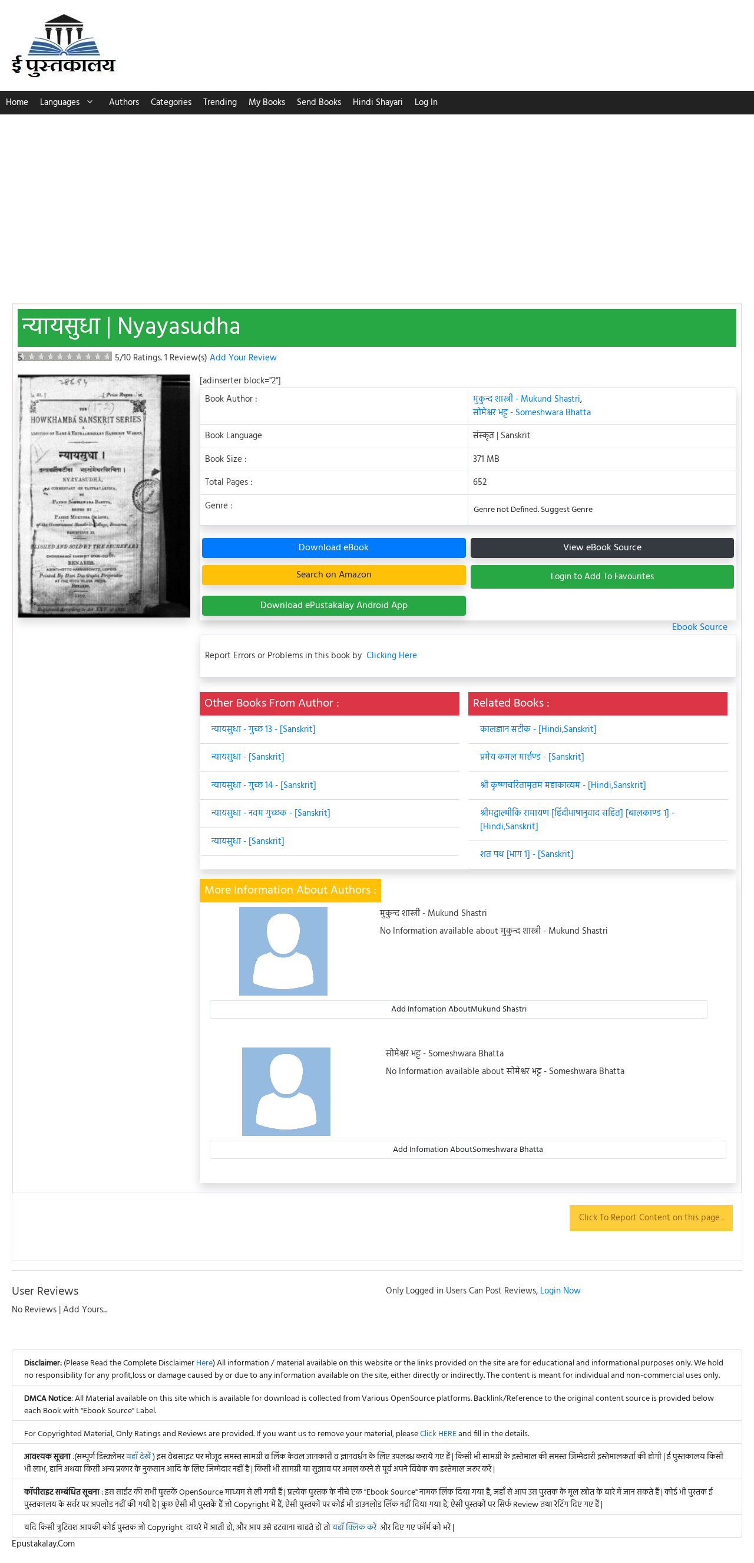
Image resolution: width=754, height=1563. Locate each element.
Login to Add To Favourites (602, 577)
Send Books (319, 103)
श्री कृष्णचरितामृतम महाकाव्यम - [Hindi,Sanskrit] (563, 786)
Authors (124, 103)
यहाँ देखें (139, 1457)
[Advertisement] (377, 202)
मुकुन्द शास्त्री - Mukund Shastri (526, 399)
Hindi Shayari (378, 103)
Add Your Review (243, 358)
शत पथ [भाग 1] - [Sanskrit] (527, 855)
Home (17, 103)
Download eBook (334, 548)
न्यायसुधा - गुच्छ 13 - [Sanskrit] (263, 730)
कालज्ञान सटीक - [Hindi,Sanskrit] (538, 730)
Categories (171, 103)
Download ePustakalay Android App (334, 605)
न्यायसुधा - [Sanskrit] (248, 757)
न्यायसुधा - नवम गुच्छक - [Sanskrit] (270, 813)
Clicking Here (391, 656)
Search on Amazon (334, 575)
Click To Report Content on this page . (651, 1218)
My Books (267, 103)
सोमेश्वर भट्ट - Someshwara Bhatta (532, 413)
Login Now (560, 1291)
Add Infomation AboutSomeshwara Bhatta (468, 1150)
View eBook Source (602, 548)
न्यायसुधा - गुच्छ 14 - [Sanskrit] (263, 786)
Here (204, 1363)
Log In (426, 103)
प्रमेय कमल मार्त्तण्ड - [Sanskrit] (532, 757)
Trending (220, 103)
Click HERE (438, 1434)
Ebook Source (699, 627)
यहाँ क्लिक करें (354, 1528)
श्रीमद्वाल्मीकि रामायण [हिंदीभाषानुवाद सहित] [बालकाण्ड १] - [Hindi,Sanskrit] (577, 820)
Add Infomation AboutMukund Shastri (459, 1009)
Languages (60, 103)
